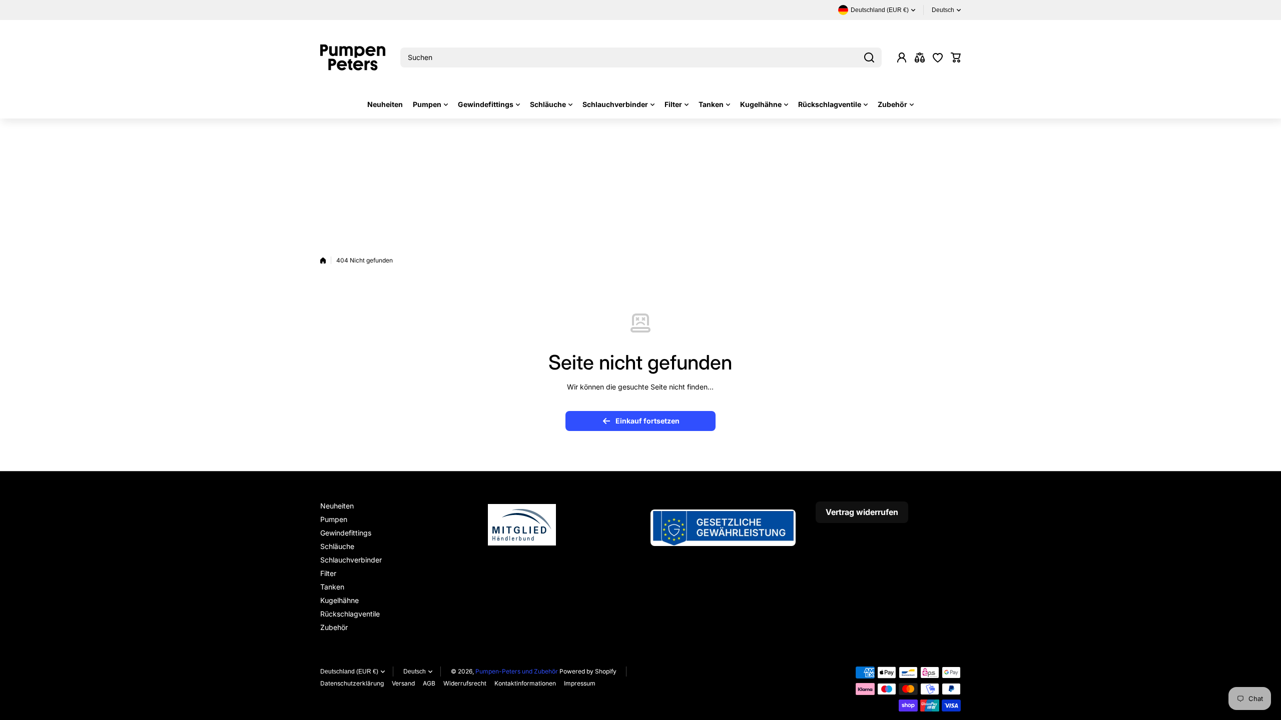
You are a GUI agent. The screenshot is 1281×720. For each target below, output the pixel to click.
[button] (956, 57)
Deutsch (943, 10)
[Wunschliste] (938, 57)
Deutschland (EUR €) (349, 671)
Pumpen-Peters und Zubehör (516, 671)
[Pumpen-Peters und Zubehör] (352, 57)
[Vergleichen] (920, 57)
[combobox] (641, 58)
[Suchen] (869, 58)
